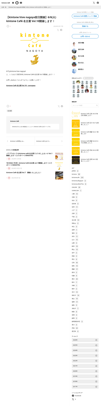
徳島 (75, 266)
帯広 (74, 259)
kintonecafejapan (79, 181)
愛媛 (75, 269)
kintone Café (6, 3)
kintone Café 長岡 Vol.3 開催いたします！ (89, 160)
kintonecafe (77, 177)
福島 (74, 305)
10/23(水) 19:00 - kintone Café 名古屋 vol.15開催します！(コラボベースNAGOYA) (29, 164)
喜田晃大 (81, 69)
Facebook (78, 396)
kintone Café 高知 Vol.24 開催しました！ (89, 151)
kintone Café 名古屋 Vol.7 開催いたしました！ (24, 172)
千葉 (74, 217)
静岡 (74, 318)
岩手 (74, 253)
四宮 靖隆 (81, 43)
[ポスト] (93, 2)
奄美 (74, 233)
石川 (75, 292)
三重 (75, 194)
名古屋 (9, 111)
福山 (75, 298)
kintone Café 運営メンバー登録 (85, 16)
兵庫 (74, 213)
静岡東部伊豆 (77, 321)
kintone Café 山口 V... (43, 141)
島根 (74, 256)
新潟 (74, 272)
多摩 (74, 230)
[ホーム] (13, 2)
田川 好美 (81, 56)
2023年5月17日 (58, 26)
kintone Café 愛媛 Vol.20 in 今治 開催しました (89, 142)
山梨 (74, 243)
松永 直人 (81, 63)
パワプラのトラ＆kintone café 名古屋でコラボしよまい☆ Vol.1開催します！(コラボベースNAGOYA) (29, 154)
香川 (74, 325)
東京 (75, 279)
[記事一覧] (17, 2)
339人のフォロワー (77, 78)
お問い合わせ (85, 36)
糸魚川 (75, 308)
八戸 (74, 210)
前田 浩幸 (81, 49)
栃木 (74, 282)
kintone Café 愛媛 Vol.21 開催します (89, 133)
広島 (75, 262)
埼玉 (74, 226)
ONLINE (76, 187)
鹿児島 (75, 331)
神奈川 (75, 295)
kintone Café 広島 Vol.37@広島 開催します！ (89, 114)
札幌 (74, 276)
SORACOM (76, 190)
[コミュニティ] (20, 2)
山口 (75, 240)
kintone (76, 174)
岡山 (75, 249)
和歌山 (75, 223)
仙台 (74, 200)
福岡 (75, 302)
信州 (75, 207)
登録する (85, 26)
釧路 (74, 312)
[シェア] (97, 2)
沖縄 (74, 285)
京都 (74, 197)
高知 (75, 328)
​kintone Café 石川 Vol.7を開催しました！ (90, 123)
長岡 (74, 315)
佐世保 (75, 204)
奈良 (75, 236)
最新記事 (74, 102)
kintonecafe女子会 (79, 184)
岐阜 (75, 246)
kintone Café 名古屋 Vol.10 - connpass (20, 85)
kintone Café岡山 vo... (17, 141)
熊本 (74, 289)
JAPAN (75, 171)
